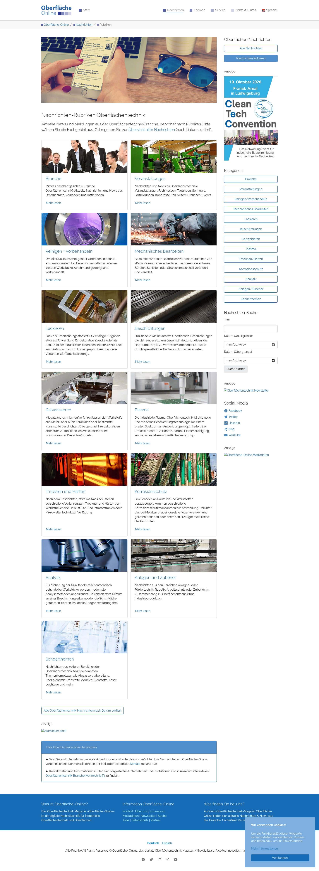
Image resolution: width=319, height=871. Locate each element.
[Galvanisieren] (84, 387)
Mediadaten (131, 816)
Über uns (141, 811)
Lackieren (55, 328)
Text (227, 320)
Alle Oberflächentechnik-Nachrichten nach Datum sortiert (82, 710)
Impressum (158, 811)
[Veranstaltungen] (174, 156)
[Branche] (84, 156)
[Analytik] (84, 555)
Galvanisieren (58, 410)
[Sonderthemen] (84, 637)
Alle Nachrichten (251, 48)
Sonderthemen (60, 659)
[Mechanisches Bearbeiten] (174, 229)
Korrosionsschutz (151, 491)
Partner (156, 820)
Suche (162, 816)
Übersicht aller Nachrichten (151, 129)
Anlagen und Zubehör (155, 577)
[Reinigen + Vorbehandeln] (84, 229)
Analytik (53, 577)
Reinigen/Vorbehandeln (251, 199)
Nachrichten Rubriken (250, 58)
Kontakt (135, 764)
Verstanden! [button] (280, 858)
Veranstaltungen (150, 178)
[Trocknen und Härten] (84, 469)
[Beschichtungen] (174, 306)
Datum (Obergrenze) (238, 351)
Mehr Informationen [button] (264, 848)
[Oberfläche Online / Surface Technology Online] (56, 10)
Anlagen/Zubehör (251, 289)
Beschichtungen (150, 328)
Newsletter (148, 816)
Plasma (142, 410)
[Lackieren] (84, 306)
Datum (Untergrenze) (238, 336)
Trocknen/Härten (251, 259)
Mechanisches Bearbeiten (159, 251)
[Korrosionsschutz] (174, 469)
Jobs (126, 820)
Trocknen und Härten (65, 491)
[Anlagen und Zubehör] (174, 555)
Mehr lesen (53, 203)
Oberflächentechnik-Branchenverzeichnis (73, 775)
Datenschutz (139, 820)
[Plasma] (174, 387)
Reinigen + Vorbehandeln (69, 251)
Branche (53, 178)
